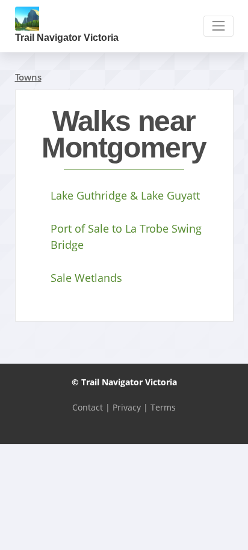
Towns (28, 77)
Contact (87, 407)
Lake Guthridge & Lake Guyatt (125, 195)
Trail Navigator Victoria (67, 37)
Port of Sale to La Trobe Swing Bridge (126, 236)
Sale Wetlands (86, 277)
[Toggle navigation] (218, 26)
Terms (163, 407)
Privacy (127, 407)
